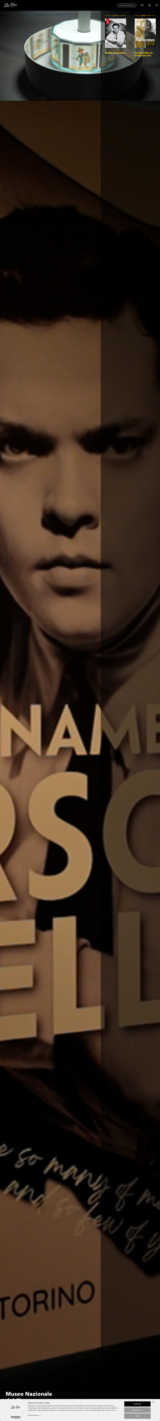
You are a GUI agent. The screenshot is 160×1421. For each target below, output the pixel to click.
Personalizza (136, 1410)
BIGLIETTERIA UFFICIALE (126, 5)
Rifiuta (137, 1416)
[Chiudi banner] (153, 1402)
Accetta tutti (137, 1404)
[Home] (11, 5)
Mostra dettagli (33, 1415)
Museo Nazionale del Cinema (29, 1397)
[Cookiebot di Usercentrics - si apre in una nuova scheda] (16, 1417)
